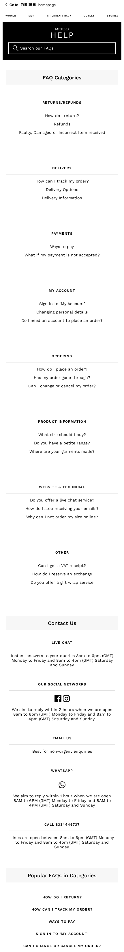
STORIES (113, 15)
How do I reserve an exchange (62, 574)
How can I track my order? (62, 181)
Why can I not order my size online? (62, 517)
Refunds (62, 124)
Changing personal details (62, 312)
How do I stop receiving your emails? (62, 508)
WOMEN (10, 15)
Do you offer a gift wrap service (62, 582)
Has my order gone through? (62, 377)
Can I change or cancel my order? (62, 386)
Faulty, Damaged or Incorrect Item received (62, 132)
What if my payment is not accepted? (62, 255)
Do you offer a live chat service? (62, 500)
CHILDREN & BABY (59, 15)
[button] (62, 653)
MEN (32, 15)
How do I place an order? (62, 369)
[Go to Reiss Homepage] (28, 4)
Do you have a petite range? (62, 443)
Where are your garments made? (62, 451)
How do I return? (62, 115)
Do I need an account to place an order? (62, 320)
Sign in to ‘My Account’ (62, 303)
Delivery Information (62, 198)
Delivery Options (62, 189)
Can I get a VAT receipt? (62, 565)
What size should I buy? (62, 434)
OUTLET (89, 15)
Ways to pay (62, 246)
